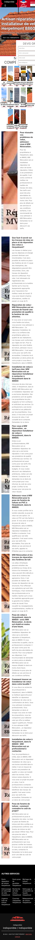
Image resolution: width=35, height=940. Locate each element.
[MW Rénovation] (17, 918)
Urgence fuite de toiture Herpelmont (5, 901)
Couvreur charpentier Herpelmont (16, 900)
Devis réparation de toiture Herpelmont (5, 882)
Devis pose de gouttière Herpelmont (16, 882)
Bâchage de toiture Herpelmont (27, 881)
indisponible (9, 8)
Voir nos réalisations (11, 38)
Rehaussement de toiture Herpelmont (28, 900)
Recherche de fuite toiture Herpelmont (16, 892)
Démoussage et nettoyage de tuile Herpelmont (6, 892)
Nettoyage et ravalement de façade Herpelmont (28, 892)
